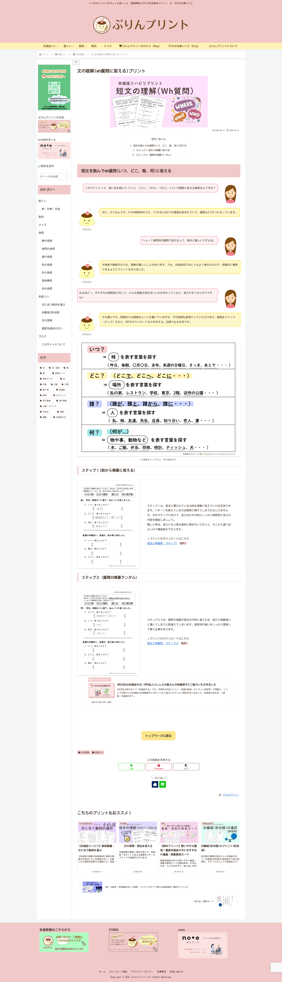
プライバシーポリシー (142, 972)
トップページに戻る (158, 735)
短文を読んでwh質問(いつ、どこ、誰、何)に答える (159, 145)
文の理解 (85, 752)
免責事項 (161, 972)
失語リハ (99, 752)
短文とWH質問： (162, 543)
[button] (186, 766)
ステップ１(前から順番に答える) (153, 150)
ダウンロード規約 (118, 972)
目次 (154, 139)
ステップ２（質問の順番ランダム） (154, 155)
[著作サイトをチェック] (155, 784)
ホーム (102, 972)
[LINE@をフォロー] (162, 784)
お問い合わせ (176, 972)
